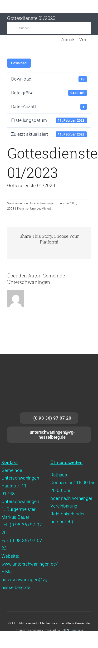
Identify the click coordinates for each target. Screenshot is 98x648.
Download (19, 63)
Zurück (67, 39)
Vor (82, 39)
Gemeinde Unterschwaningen (34, 203)
